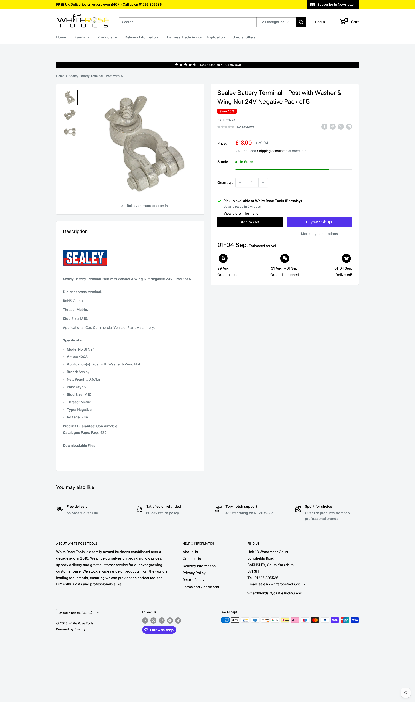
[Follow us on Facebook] (145, 620)
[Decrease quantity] (240, 182)
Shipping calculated (272, 151)
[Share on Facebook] (324, 126)
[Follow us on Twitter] (153, 620)
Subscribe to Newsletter (336, 4)
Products (104, 37)
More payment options (319, 233)
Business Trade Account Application (195, 37)
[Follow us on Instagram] (162, 620)
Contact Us (192, 559)
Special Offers (244, 37)
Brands (79, 37)
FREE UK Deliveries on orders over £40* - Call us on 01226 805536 (109, 4)
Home (61, 37)
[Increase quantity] (263, 182)
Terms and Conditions (201, 587)
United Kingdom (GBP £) (75, 612)
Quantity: (225, 182)
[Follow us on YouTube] (170, 620)
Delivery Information (141, 37)
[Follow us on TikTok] (178, 620)
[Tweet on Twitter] (341, 126)
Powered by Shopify (70, 629)
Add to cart (250, 222)
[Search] (301, 22)
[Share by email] (349, 126)
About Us (190, 552)
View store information (242, 213)
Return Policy (193, 580)
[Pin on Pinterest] (333, 126)
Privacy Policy (194, 573)
